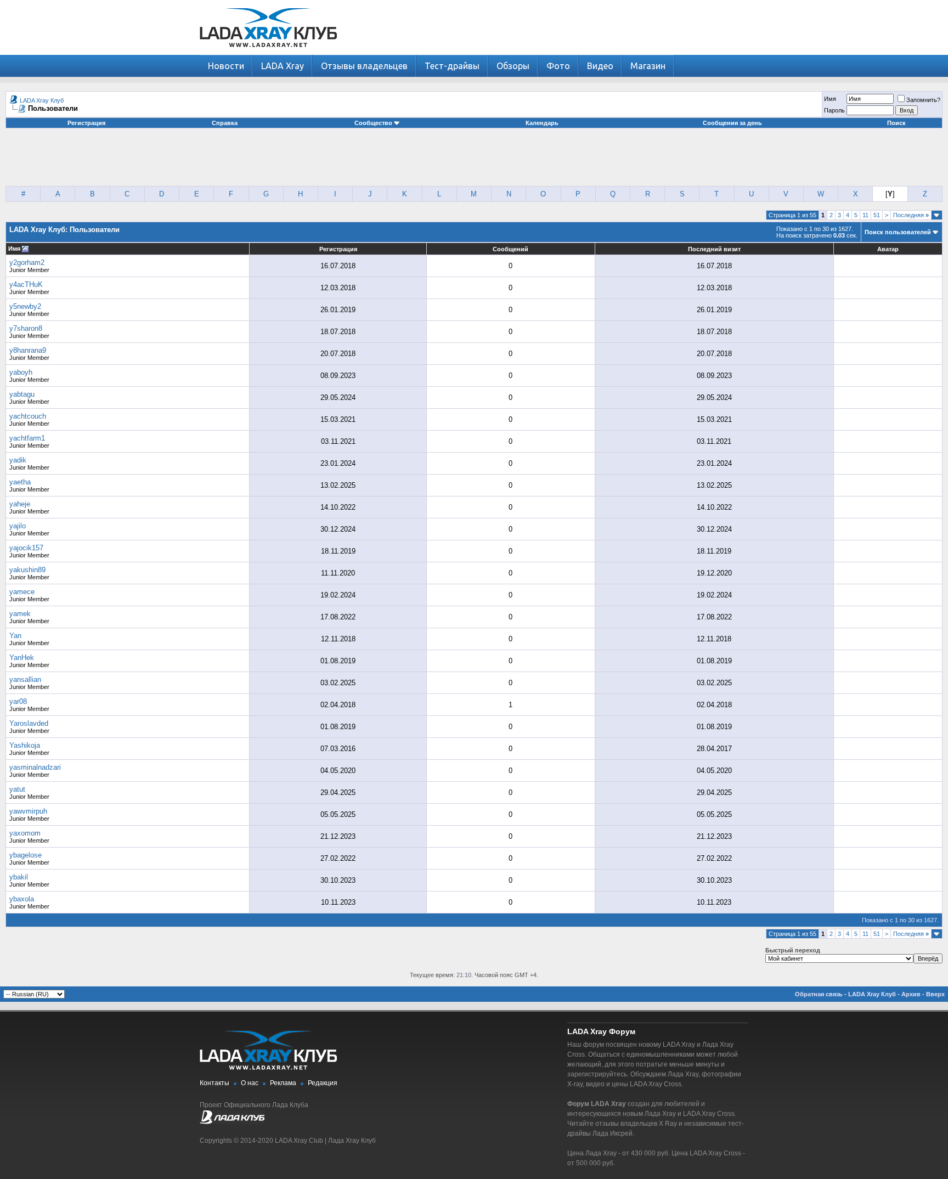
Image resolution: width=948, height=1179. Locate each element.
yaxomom (25, 833)
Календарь (542, 123)
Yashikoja (24, 745)
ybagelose (25, 855)
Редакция (322, 1083)
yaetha (20, 482)
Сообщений (510, 249)
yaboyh (20, 372)
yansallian (25, 679)
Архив (911, 994)
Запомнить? (923, 100)
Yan (15, 635)
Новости (226, 66)
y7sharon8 (25, 328)
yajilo (17, 526)
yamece (22, 592)
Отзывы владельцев (364, 66)
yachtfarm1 (27, 438)
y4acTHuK (26, 284)
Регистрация (86, 123)
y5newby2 (25, 306)
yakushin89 (27, 570)
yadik (17, 460)
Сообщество (373, 123)
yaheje (19, 504)
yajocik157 (26, 548)
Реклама (283, 1083)
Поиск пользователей (898, 232)
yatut (17, 789)
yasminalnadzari (35, 767)
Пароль (834, 110)
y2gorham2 (26, 262)
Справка (225, 123)
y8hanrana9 (27, 350)
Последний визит (714, 249)
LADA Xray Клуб (42, 100)
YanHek (21, 657)
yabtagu (22, 394)
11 (865, 215)
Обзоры (512, 66)
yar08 (18, 701)
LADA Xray (282, 66)
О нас (249, 1083)
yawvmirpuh (28, 811)
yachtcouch (27, 416)
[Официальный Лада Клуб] (232, 1122)
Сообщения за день (732, 123)
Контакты (214, 1083)
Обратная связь (819, 994)
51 (876, 215)
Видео (600, 66)
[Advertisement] (474, 161)
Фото (558, 66)
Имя (830, 98)
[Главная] (268, 52)
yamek (20, 614)
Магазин (647, 66)
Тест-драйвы (452, 66)
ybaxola (21, 899)
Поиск (896, 123)
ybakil (18, 877)
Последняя (911, 215)
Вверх (935, 994)
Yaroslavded (28, 723)
